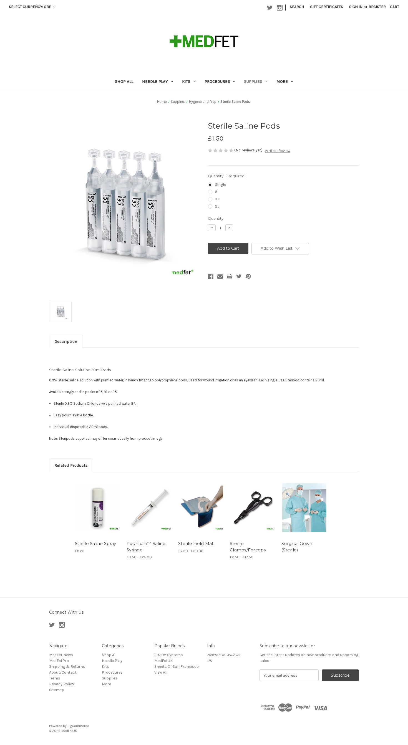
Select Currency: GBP (30, 6)
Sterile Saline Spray (95, 543)
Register (377, 6)
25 (217, 206)
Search (297, 6)
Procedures (217, 81)
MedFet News (61, 654)
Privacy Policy (61, 684)
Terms (54, 678)
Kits (186, 81)
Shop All (124, 81)
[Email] (220, 276)
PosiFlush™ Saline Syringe (146, 546)
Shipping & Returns (67, 666)
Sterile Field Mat (195, 543)
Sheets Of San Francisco (176, 666)
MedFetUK (163, 660)
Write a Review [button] (277, 150)
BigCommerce (78, 726)
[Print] (229, 276)
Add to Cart (97, 512)
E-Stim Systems (168, 654)
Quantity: (227, 176)
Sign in (355, 6)
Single (220, 184)
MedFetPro (59, 660)
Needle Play (155, 81)
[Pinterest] (248, 276)
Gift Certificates (326, 6)
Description (65, 341)
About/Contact (63, 672)
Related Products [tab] (71, 465)
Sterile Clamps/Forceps (248, 546)
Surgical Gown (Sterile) (296, 546)
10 (217, 199)
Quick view (97, 503)
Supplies (253, 81)
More (282, 81)
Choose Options (149, 512)
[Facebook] (210, 276)
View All (160, 672)
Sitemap (56, 690)
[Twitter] (239, 276)
